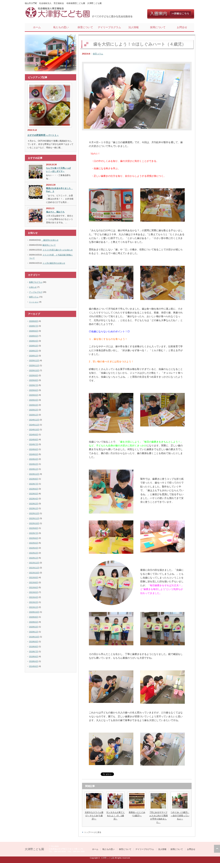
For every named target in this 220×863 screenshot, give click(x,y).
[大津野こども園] (58, 17)
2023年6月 (33, 489)
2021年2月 (33, 602)
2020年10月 (34, 612)
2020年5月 (33, 622)
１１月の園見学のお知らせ (53, 263)
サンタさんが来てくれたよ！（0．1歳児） (115, 815)
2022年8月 (33, 528)
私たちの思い (61, 27)
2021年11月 (34, 568)
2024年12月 (34, 420)
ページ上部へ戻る (217, 849)
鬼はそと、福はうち (55, 212)
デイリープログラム (109, 27)
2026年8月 (33, 321)
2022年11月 (34, 518)
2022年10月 (34, 523)
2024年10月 (34, 429)
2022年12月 (34, 513)
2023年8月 (33, 479)
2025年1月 (33, 415)
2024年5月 (33, 454)
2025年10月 (34, 370)
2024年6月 (33, 449)
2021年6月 (33, 587)
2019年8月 (33, 646)
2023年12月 (34, 474)
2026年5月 (33, 336)
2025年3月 (33, 405)
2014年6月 (33, 666)
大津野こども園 (34, 849)
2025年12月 (34, 360)
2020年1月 (33, 632)
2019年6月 (33, 656)
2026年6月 (33, 331)
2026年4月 (33, 341)
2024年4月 (33, 459)
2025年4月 (33, 400)
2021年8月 (33, 582)
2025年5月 (33, 395)
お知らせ (33, 287)
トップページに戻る (92, 832)
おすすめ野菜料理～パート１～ (43, 135)
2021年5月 (33, 592)
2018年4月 (33, 661)
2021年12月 (34, 563)
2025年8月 (33, 380)
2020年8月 (33, 617)
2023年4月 (33, 499)
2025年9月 (33, 375)
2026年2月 (33, 351)
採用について (158, 27)
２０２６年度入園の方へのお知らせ (57, 250)
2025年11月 (34, 365)
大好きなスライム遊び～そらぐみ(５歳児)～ (94, 815)
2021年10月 (34, 573)
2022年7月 (33, 533)
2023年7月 (33, 484)
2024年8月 (33, 439)
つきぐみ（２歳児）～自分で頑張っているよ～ (180, 815)
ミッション (33, 302)
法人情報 (133, 27)
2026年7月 (33, 326)
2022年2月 (33, 553)
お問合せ (182, 27)
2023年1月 (33, 508)
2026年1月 (33, 356)
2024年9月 (33, 434)
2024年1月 (33, 469)
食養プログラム (35, 282)
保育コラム (98, 54)
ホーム (37, 27)
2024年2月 (33, 464)
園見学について (49, 245)
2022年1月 (33, 558)
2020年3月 (33, 627)
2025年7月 (33, 385)
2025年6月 (33, 390)
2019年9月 (33, 642)
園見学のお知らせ (49, 240)
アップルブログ (35, 292)
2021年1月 (33, 607)
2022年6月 (33, 538)
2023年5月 (33, 494)
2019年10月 (34, 637)
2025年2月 (33, 410)
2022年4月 (33, 548)
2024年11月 (34, 425)
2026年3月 (33, 346)
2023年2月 (33, 504)
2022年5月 (33, 543)
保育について (85, 27)
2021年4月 (33, 597)
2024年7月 (33, 444)
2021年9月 (33, 577)
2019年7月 (33, 651)
